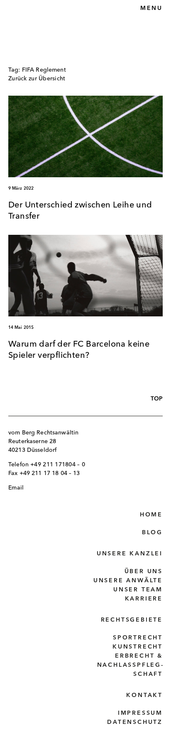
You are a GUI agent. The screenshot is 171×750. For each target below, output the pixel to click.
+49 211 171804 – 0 (57, 465)
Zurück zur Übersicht (37, 79)
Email (16, 488)
